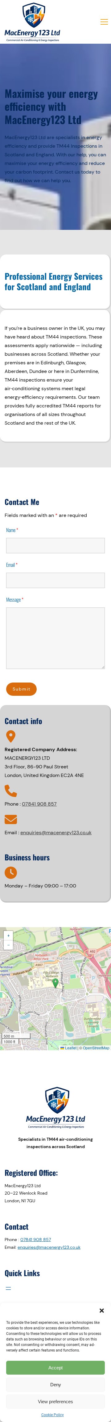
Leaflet (70, 1047)
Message (14, 599)
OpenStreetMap (96, 1047)
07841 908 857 (39, 804)
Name (12, 530)
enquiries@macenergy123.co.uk (56, 832)
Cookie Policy (52, 1415)
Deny (55, 1384)
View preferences (55, 1401)
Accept (55, 1367)
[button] (102, 1311)
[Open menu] (8, 1288)
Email (12, 564)
